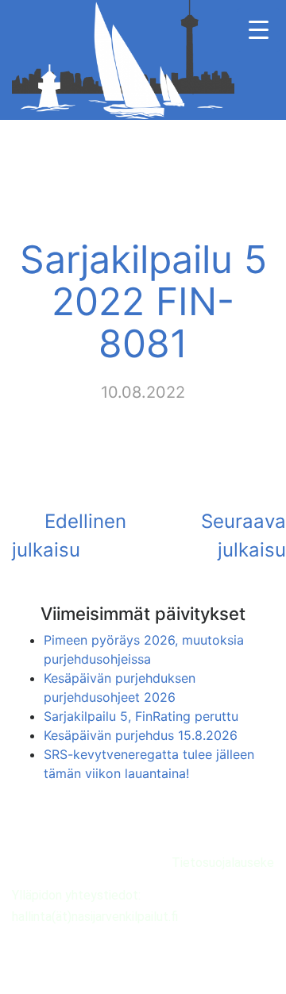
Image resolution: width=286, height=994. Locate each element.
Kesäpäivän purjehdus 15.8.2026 (141, 735)
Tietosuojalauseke (223, 862)
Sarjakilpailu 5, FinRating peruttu (141, 716)
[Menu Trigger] (258, 30)
